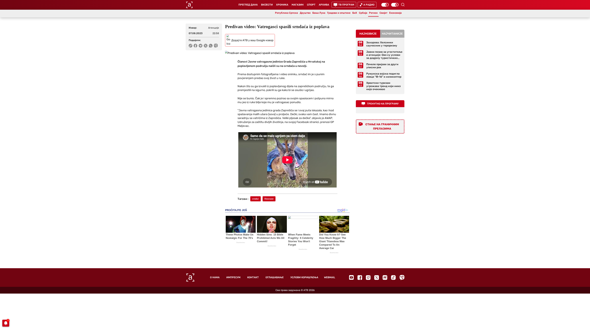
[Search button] (402, 4)
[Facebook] (359, 277)
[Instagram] (368, 277)
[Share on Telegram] (201, 45)
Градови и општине (338, 12)
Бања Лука (318, 12)
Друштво (305, 12)
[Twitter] (376, 277)
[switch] (385, 5)
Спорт (311, 4)
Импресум (233, 277)
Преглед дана (248, 4)
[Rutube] (385, 277)
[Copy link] (190, 45)
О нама (215, 277)
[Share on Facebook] (195, 45)
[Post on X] (206, 45)
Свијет (383, 12)
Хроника (282, 4)
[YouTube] (351, 277)
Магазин (298, 4)
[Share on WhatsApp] (211, 45)
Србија (363, 12)
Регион (373, 12)
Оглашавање (275, 277)
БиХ (354, 12)
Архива (324, 4)
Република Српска (286, 12)
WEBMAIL (329, 277)
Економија (395, 12)
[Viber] (401, 277)
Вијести (267, 4)
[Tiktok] (393, 277)
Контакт (253, 277)
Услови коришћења (304, 277)
